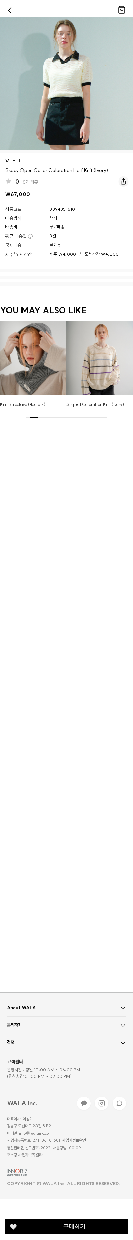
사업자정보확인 (74, 1140)
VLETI (12, 160)
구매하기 (74, 1226)
